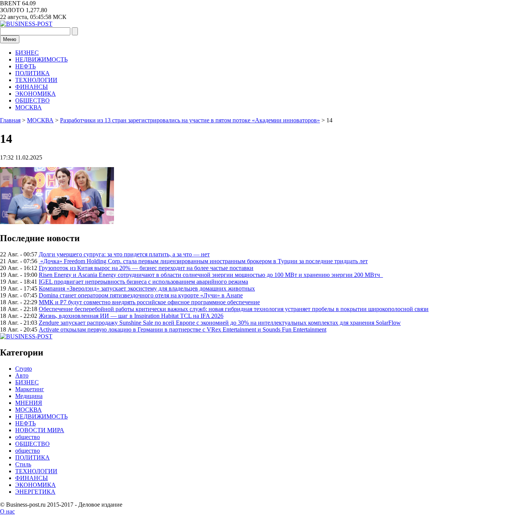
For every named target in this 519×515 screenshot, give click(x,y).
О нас (7, 511)
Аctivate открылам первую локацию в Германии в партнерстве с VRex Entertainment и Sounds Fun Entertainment (182, 329)
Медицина (29, 396)
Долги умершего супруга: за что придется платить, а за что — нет (124, 254)
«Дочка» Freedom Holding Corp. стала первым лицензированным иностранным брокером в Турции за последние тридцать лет (203, 261)
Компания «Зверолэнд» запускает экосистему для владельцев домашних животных (147, 288)
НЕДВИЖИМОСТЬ (41, 59)
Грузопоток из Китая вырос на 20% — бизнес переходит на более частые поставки (146, 268)
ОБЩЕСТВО (32, 100)
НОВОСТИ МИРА (39, 430)
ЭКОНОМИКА (35, 93)
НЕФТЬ (25, 66)
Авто (21, 375)
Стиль (23, 464)
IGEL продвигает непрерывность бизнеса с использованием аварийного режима (143, 281)
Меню (9, 39)
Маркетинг (29, 389)
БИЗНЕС (27, 52)
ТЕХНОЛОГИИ (36, 80)
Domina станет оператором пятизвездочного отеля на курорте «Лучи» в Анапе (141, 295)
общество (27, 437)
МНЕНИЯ (28, 403)
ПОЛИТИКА (32, 73)
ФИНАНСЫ (31, 87)
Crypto (23, 368)
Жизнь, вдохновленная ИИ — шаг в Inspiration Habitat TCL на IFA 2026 (131, 316)
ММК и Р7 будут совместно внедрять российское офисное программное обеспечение (149, 302)
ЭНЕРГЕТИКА (35, 491)
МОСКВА (28, 107)
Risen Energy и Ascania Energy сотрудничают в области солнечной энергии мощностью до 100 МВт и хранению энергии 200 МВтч (211, 275)
